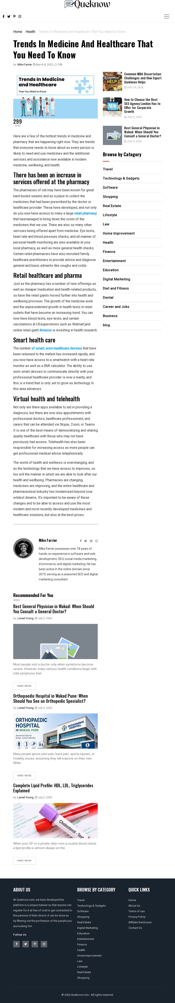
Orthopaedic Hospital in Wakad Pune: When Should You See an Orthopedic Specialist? (50, 698)
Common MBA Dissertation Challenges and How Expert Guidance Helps (143, 77)
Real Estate (84, 922)
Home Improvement (89, 956)
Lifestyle (82, 967)
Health (30, 32)
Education (83, 933)
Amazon (45, 330)
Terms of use (136, 911)
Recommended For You (33, 595)
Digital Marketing (87, 928)
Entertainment (85, 939)
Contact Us (135, 928)
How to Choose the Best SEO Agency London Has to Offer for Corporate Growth (142, 105)
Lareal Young (26, 618)
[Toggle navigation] (166, 16)
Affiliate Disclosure (140, 922)
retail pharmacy (85, 213)
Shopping (83, 917)
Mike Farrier (25, 64)
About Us (134, 906)
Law (79, 961)
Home (17, 32)
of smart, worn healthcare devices (57, 348)
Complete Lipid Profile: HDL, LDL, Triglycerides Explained (53, 788)
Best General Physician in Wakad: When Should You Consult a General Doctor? (53, 609)
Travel (81, 900)
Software (83, 911)
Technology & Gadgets (91, 906)
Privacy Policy (136, 917)
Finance (82, 944)
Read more (24, 686)
